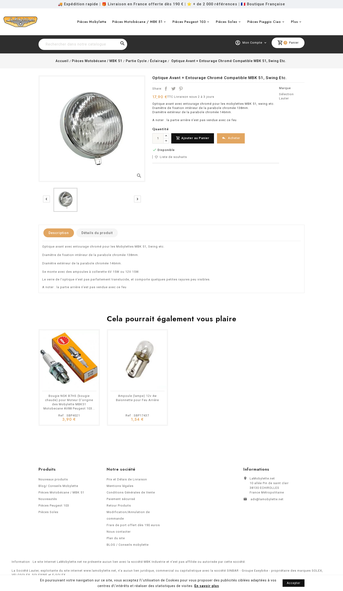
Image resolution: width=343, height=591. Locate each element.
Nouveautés (47, 499)
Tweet (173, 88)
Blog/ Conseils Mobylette (58, 486)
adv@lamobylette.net (267, 499)
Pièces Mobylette (91, 21)
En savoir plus (206, 586)
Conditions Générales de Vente (131, 492)
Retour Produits (119, 505)
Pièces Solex (226, 21)
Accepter (293, 583)
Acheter (231, 138)
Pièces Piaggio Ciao (264, 21)
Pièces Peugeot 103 (189, 21)
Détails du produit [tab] (97, 233)
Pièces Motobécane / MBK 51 (137, 21)
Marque (285, 88)
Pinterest (181, 88)
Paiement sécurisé (121, 499)
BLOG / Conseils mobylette (128, 544)
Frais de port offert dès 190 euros (133, 525)
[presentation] (46, 199)
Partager (166, 88)
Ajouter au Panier (192, 138)
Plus (294, 21)
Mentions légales (120, 486)
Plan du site (116, 538)
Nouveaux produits (53, 479)
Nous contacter (119, 531)
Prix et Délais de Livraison (127, 479)
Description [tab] (59, 233)
